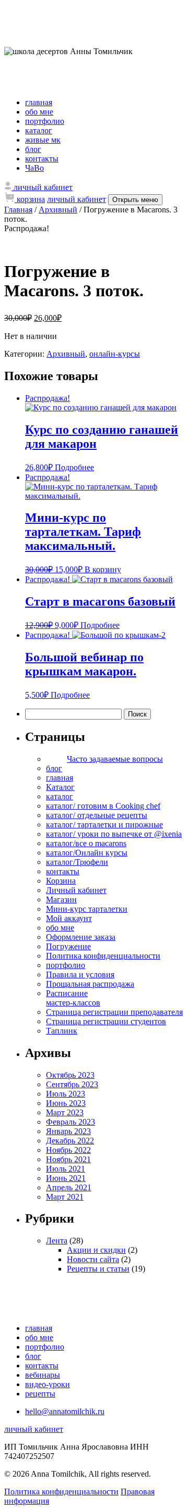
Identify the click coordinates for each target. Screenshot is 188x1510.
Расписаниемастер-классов (73, 998)
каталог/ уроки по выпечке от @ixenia (114, 833)
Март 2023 (65, 1112)
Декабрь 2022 (70, 1140)
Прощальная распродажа (90, 983)
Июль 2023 (65, 1093)
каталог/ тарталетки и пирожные (104, 824)
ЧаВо (34, 167)
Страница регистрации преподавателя (114, 1012)
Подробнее (74, 467)
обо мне (39, 111)
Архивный (58, 209)
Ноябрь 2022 (68, 1150)
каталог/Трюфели (77, 862)
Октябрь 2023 (70, 1075)
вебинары (42, 1374)
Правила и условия (80, 974)
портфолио (44, 121)
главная (38, 102)
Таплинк (61, 1030)
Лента (56, 1240)
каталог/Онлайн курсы (86, 852)
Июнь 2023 (66, 1103)
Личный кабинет (76, 890)
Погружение (68, 946)
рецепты (40, 1393)
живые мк (43, 139)
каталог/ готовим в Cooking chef (103, 805)
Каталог (60, 787)
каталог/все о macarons (86, 843)
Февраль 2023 (70, 1121)
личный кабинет (76, 199)
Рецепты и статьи (98, 1268)
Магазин (61, 899)
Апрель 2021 (68, 1187)
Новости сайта (93, 1259)
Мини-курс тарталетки (86, 908)
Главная (18, 209)
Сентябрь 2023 (72, 1084)
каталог (38, 130)
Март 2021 (65, 1196)
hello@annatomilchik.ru (64, 1411)
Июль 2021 (65, 1168)
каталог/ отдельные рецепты (96, 815)
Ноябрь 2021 (68, 1159)
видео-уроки (47, 1384)
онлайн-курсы (114, 353)
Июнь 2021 (66, 1178)
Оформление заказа (80, 937)
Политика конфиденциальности (103, 955)
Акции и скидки (96, 1249)
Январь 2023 (68, 1131)
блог (33, 149)
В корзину (103, 569)
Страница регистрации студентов (106, 1021)
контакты (41, 158)
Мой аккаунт (69, 918)
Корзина (61, 880)
